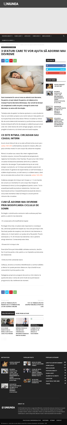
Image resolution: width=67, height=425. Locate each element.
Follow (62, 69)
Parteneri (45, 420)
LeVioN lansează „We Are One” (59, 85)
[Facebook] (3, 60)
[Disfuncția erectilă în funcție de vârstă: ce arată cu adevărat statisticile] (49, 108)
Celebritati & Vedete (7, 40)
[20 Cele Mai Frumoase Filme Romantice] (27, 381)
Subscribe (62, 73)
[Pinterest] (11, 60)
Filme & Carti (18, 36)
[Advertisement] (33, 21)
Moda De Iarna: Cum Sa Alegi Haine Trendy (37, 363)
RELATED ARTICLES (8, 313)
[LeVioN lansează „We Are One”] (49, 86)
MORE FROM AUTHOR (22, 313)
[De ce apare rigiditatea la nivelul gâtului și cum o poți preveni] (7, 322)
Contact (59, 420)
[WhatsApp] (15, 60)
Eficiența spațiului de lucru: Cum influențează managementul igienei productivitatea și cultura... (59, 97)
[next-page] (5, 339)
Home (2, 44)
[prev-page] (2, 339)
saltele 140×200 (36, 175)
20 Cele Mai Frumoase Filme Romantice (37, 381)
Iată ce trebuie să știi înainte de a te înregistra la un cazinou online (10, 304)
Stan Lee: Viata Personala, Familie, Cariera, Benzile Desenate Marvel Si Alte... (37, 372)
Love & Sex (27, 36)
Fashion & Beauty (7, 36)
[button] (64, 36)
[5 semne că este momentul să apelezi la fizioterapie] (37, 322)
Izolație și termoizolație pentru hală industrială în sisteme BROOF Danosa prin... (58, 122)
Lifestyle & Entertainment (12, 44)
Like (64, 65)
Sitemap (52, 420)
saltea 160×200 (6, 146)
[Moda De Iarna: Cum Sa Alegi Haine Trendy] (27, 363)
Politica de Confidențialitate (32, 420)
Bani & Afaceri (46, 36)
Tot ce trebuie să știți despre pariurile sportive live (34, 304)
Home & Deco (36, 36)
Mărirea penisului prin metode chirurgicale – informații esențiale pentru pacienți (22, 331)
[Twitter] (7, 60)
